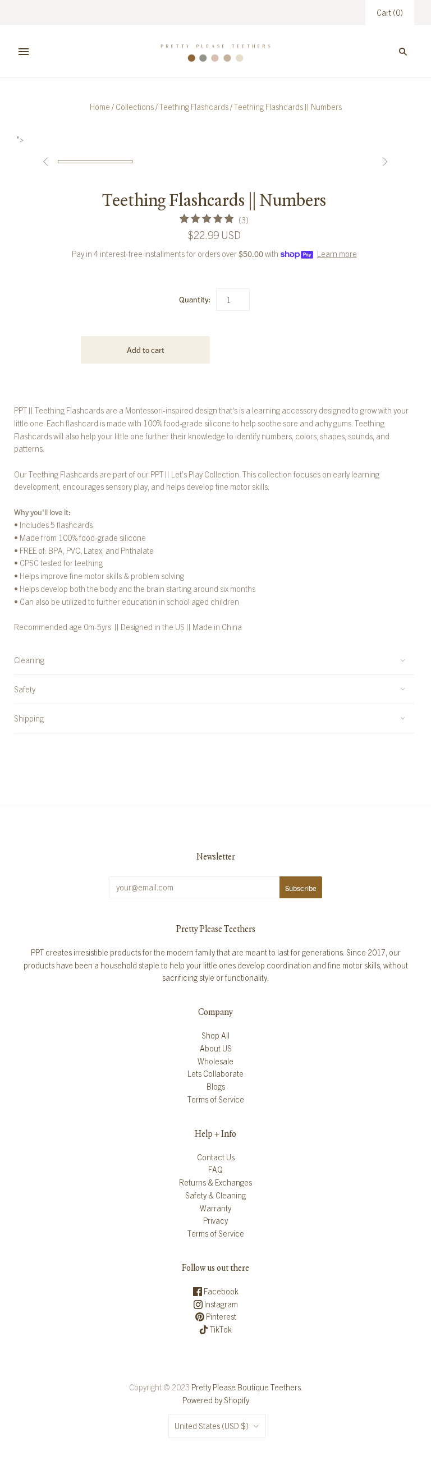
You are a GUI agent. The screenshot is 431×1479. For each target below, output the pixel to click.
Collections (135, 107)
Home (100, 107)
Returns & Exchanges (215, 1182)
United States (212, 1426)
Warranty (215, 1208)
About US (216, 1048)
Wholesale (215, 1061)
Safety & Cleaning (215, 1195)
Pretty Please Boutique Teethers (246, 1387)
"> (95, 161)
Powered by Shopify (215, 1400)
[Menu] (23, 52)
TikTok (220, 1329)
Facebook (220, 1291)
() (390, 12)
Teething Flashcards (193, 107)
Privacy (215, 1220)
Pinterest (220, 1316)
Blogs (216, 1086)
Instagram (220, 1304)
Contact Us (216, 1157)
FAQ (215, 1169)
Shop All (215, 1035)
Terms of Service (215, 1099)
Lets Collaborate (215, 1073)
